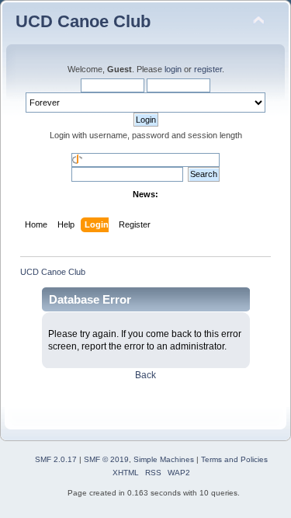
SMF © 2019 (106, 459)
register (208, 69)
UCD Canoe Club (83, 21)
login (173, 69)
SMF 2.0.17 (56, 459)
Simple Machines (163, 459)
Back (145, 375)
